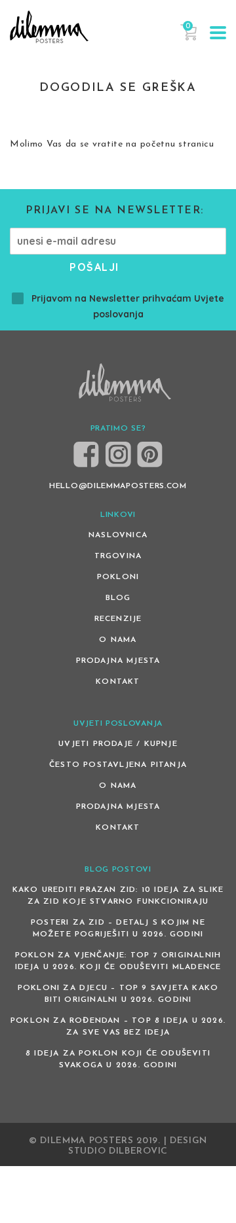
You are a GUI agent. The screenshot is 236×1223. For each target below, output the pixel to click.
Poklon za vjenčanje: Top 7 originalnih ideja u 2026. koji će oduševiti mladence (118, 961)
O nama (117, 640)
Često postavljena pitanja (118, 765)
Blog (118, 598)
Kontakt (118, 682)
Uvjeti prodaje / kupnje (118, 744)
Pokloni (118, 577)
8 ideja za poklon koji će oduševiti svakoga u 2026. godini (118, 1059)
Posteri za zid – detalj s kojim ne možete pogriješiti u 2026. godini (118, 928)
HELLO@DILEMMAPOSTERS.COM (118, 486)
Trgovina (118, 556)
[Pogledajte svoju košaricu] (188, 38)
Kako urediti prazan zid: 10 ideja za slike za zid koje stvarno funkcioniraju (118, 896)
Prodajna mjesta (118, 661)
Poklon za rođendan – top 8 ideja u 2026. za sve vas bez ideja (118, 1027)
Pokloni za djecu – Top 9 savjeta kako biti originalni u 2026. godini (118, 994)
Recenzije (118, 619)
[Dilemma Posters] (49, 27)
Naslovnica (118, 535)
